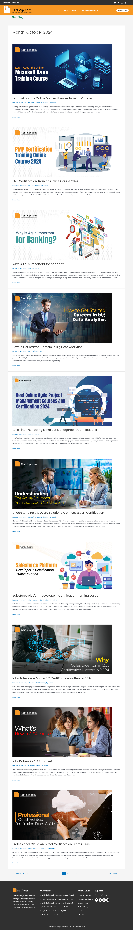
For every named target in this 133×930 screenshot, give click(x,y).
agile (29, 268)
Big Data (31, 351)
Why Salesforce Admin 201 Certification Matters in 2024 (52, 678)
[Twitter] (118, 2)
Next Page (113, 873)
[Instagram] (122, 2)
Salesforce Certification (40, 600)
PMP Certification (34, 186)
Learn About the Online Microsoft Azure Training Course (52, 98)
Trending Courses (88, 10)
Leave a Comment (19, 103)
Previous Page (21, 873)
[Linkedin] (125, 2)
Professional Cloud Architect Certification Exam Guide (51, 844)
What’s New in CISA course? (32, 761)
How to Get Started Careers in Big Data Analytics (47, 347)
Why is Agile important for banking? (38, 264)
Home (58, 10)
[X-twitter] (100, 900)
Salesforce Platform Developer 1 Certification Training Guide (55, 595)
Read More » (16, 117)
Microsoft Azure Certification (38, 103)
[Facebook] (115, 2)
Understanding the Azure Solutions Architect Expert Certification (58, 513)
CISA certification (34, 766)
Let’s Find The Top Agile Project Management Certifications (54, 430)
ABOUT (74, 10)
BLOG (66, 10)
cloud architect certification (38, 848)
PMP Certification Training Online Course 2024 (45, 181)
